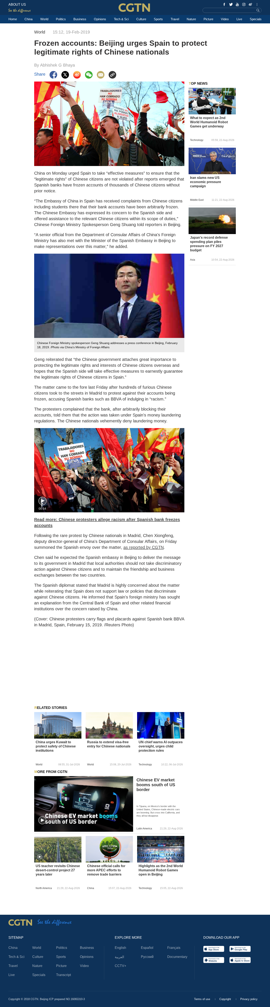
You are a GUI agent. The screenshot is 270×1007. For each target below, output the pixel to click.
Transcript (63, 975)
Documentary (177, 957)
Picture (208, 19)
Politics (61, 19)
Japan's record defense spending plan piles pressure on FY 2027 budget (209, 244)
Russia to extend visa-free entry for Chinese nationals (108, 744)
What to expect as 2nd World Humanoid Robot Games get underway (209, 122)
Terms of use (202, 999)
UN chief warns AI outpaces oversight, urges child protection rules (161, 746)
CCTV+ (120, 966)
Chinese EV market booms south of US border (155, 785)
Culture (141, 19)
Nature (191, 19)
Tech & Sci (121, 19)
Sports (158, 19)
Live (239, 19)
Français (173, 947)
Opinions (100, 19)
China (28, 19)
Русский (147, 957)
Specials (256, 19)
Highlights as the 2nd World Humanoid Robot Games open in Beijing (161, 870)
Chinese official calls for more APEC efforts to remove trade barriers (106, 870)
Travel (175, 19)
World (44, 19)
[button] (42, 501)
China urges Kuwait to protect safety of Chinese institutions (56, 746)
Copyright (225, 999)
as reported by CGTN (143, 547)
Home (12, 19)
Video (225, 19)
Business (79, 19)
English (120, 947)
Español (147, 947)
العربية (119, 957)
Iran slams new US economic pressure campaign (205, 182)
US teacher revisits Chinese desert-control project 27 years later (58, 870)
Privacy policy (249, 999)
